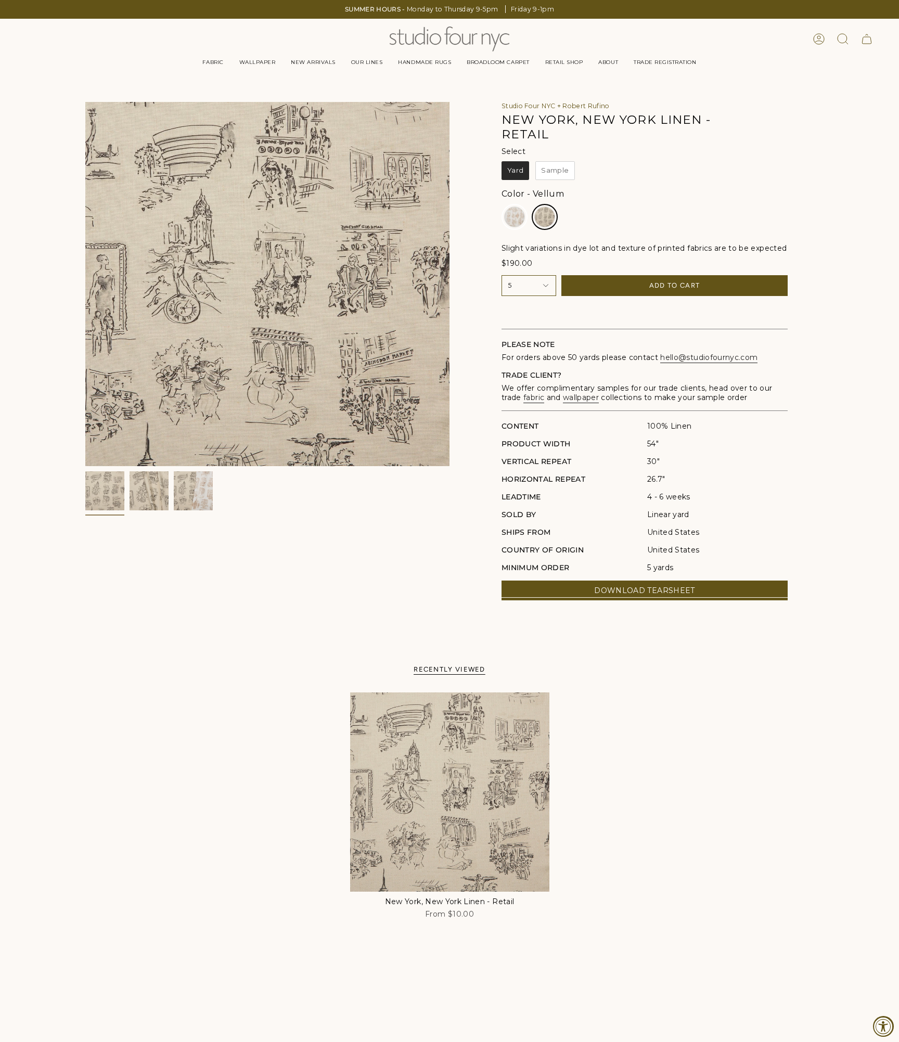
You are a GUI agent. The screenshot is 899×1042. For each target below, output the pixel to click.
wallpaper (581, 397)
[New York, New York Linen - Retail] (449, 792)
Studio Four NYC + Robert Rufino (556, 106)
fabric (533, 397)
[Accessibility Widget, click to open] (883, 1026)
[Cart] (867, 39)
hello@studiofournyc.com (708, 357)
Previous (85, 284)
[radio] (515, 170)
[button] (213, 62)
